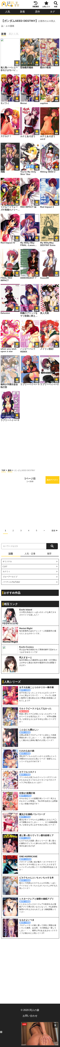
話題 (11, 553)
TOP (4, 470)
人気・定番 (30, 553)
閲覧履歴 (36, 6)
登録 (36, 65)
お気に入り (46, 6)
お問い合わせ (30, 1015)
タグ (52, 11)
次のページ (51, 480)
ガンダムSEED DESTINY (24, 470)
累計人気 (13, 34)
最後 (53, 531)
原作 (37, 11)
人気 (7, 11)
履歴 (49, 553)
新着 (22, 11)
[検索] (52, 546)
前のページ (8, 480)
